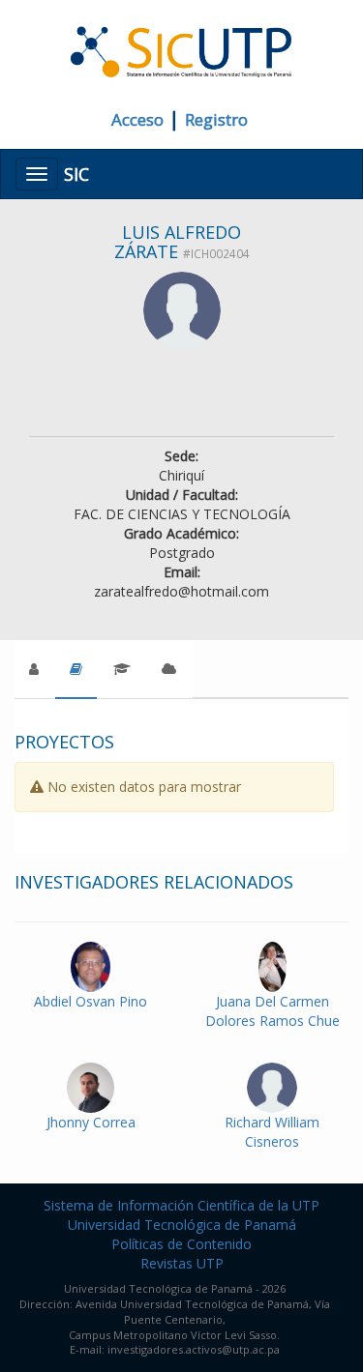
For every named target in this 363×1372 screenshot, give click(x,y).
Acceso (137, 119)
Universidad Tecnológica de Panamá (182, 1224)
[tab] (76, 669)
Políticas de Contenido (181, 1244)
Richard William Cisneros (272, 1132)
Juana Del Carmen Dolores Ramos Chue (272, 1011)
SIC (76, 174)
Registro (216, 119)
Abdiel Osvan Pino (90, 1001)
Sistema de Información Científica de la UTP (181, 1205)
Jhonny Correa (91, 1122)
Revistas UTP (182, 1263)
